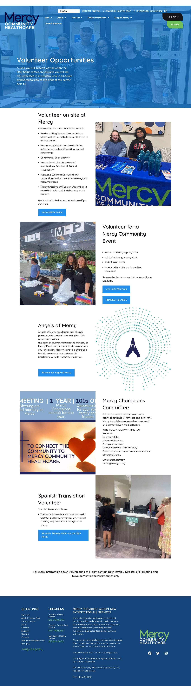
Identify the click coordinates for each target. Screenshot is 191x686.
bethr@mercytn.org (114, 463)
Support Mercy (122, 17)
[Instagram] (166, 653)
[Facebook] (149, 653)
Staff (47, 17)
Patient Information (97, 17)
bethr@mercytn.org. (106, 575)
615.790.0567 (56, 619)
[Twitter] (158, 653)
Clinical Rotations (53, 23)
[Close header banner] (187, 3)
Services (76, 17)
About (60, 17)
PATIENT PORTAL (32, 649)
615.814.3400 (56, 641)
